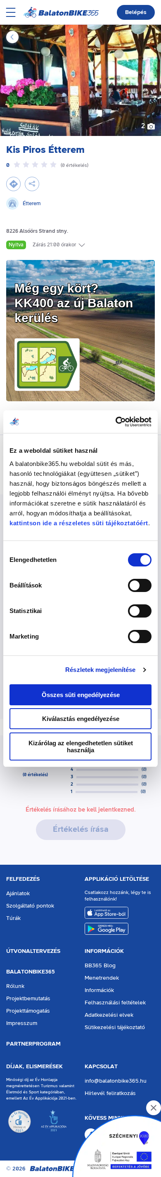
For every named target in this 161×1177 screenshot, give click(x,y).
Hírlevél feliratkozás (110, 1093)
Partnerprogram (33, 1044)
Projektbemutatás (28, 998)
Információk (104, 951)
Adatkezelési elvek (109, 1015)
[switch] (140, 585)
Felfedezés (23, 879)
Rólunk (15, 986)
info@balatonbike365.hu (116, 1081)
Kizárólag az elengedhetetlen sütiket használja (80, 746)
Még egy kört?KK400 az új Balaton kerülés (73, 303)
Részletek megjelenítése (100, 669)
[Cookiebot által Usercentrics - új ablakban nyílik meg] (116, 422)
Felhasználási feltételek (115, 1002)
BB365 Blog (100, 965)
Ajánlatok (18, 893)
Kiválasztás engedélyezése (80, 718)
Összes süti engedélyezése (81, 694)
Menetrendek (102, 978)
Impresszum (21, 1023)
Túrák (13, 918)
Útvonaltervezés (33, 951)
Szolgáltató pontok (30, 906)
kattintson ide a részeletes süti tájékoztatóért (78, 522)
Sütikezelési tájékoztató (115, 1027)
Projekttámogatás (28, 1011)
